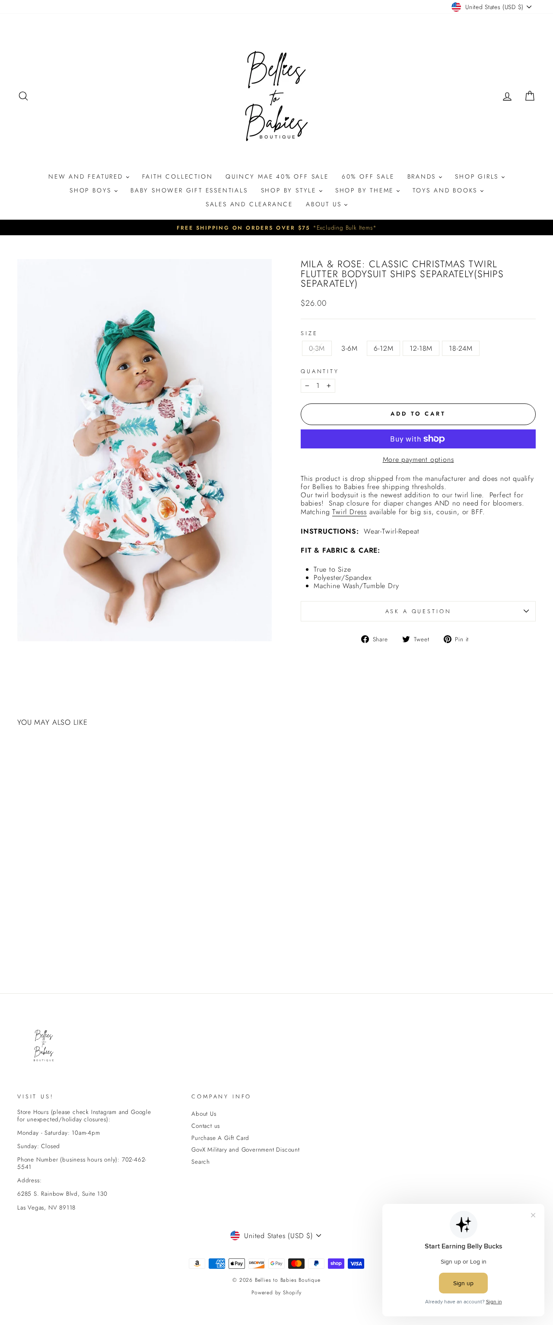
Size (309, 333)
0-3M (317, 348)
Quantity (320, 371)
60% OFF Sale (368, 176)
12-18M (421, 348)
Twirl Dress (349, 512)
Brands (423, 176)
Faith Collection (177, 176)
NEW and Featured (87, 176)
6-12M (383, 348)
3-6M (349, 348)
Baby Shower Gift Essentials (189, 190)
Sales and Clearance (249, 204)
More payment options (418, 459)
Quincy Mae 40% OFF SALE (277, 176)
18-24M (461, 348)
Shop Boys (92, 190)
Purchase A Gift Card (220, 1137)
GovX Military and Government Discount (245, 1149)
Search (200, 1161)
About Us (325, 204)
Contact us (205, 1125)
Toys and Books (446, 190)
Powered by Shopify (276, 1292)
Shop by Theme (366, 190)
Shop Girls (478, 176)
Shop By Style (290, 190)
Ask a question (418, 611)
